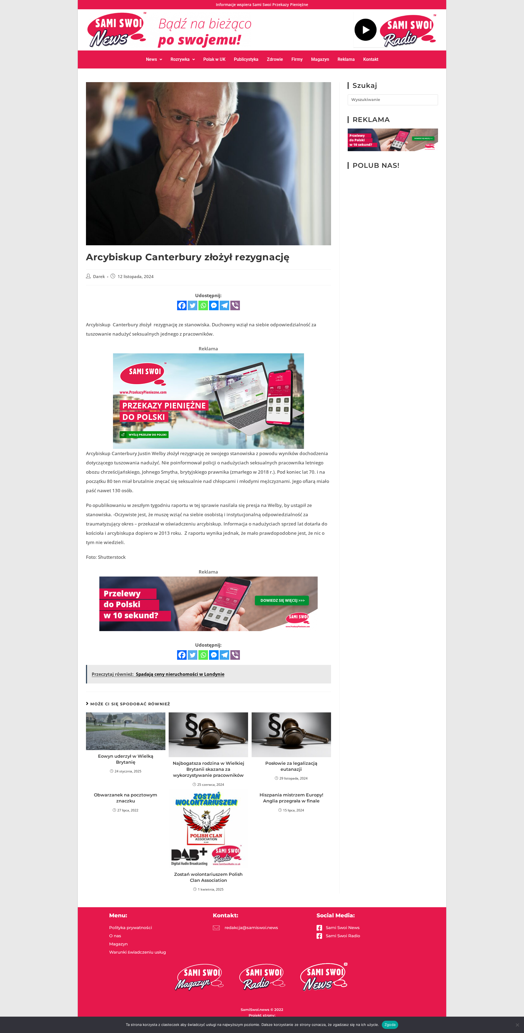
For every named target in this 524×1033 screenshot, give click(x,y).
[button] (154, 59)
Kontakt (370, 59)
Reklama (346, 59)
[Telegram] (224, 305)
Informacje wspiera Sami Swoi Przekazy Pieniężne (262, 4)
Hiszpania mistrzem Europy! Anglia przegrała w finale (291, 798)
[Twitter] (192, 305)
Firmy (297, 59)
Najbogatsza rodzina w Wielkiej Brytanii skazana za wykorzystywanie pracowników (208, 769)
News (151, 59)
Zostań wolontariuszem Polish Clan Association (208, 877)
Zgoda (390, 1024)
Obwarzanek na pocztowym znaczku (125, 798)
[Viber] (235, 305)
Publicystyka (246, 59)
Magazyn (320, 59)
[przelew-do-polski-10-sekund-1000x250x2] (208, 603)
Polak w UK (214, 59)
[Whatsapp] (203, 305)
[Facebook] (182, 305)
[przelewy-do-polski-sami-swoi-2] (208, 400)
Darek (99, 276)
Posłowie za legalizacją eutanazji (291, 766)
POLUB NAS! (376, 165)
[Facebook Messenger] (214, 305)
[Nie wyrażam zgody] (517, 1025)
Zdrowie (275, 59)
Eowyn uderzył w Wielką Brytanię (125, 759)
